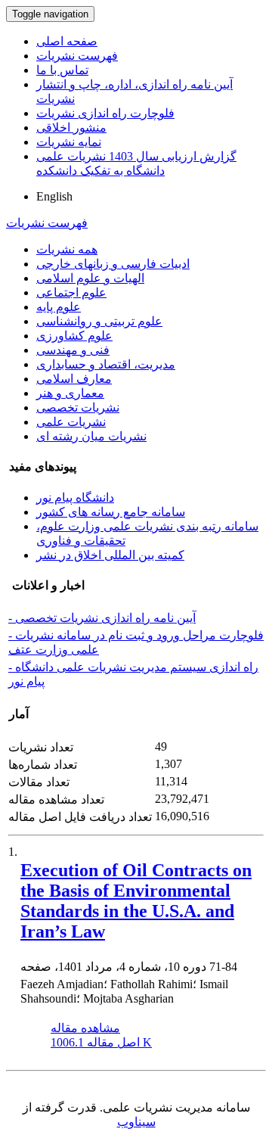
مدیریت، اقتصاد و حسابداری (105, 364)
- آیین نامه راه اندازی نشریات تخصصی (102, 617)
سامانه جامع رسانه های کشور (110, 511)
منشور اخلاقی (71, 127)
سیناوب (136, 1121)
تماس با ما (62, 70)
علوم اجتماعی (71, 292)
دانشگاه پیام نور (75, 497)
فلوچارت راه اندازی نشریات (105, 113)
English (54, 196)
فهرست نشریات (77, 55)
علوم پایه (58, 306)
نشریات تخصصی (77, 407)
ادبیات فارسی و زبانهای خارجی (113, 263)
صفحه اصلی (66, 41)
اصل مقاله (101, 1042)
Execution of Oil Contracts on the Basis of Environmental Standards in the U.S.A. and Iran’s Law (136, 900)
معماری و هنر (70, 393)
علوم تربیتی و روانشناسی (99, 321)
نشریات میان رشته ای (91, 436)
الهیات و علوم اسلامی (90, 278)
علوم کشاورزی (74, 335)
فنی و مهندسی (73, 350)
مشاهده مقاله (85, 1028)
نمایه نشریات (68, 141)
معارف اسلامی (74, 378)
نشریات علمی (71, 421)
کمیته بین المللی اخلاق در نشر (110, 555)
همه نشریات (66, 249)
